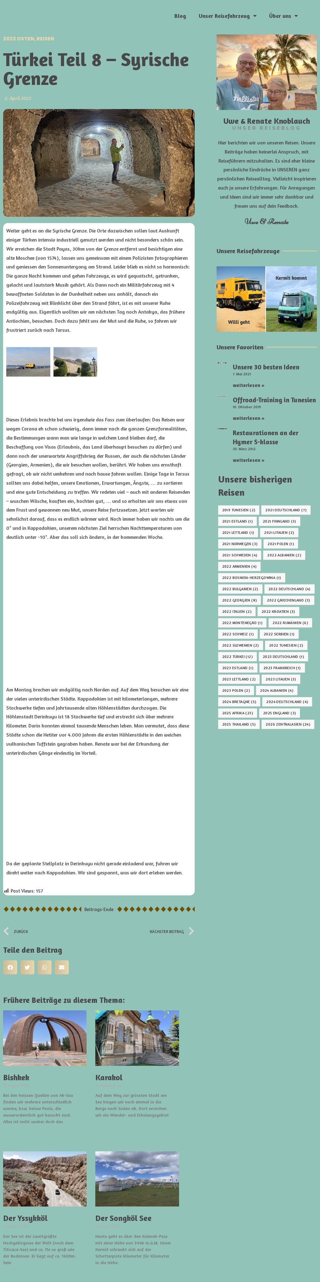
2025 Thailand (239, 724)
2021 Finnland (279, 521)
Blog (180, 15)
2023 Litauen (281, 679)
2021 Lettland (238, 532)
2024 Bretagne (239, 701)
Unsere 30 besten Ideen (266, 367)
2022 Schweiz (238, 634)
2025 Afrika (237, 713)
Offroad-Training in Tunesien (274, 400)
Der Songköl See (123, 1218)
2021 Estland (237, 521)
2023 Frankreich (282, 667)
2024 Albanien (276, 690)
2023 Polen (236, 690)
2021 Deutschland (286, 510)
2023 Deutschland (283, 656)
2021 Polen (281, 543)
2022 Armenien (239, 566)
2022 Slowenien (240, 645)
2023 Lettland (239, 679)
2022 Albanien (284, 555)
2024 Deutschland (287, 701)
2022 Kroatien (278, 611)
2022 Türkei (237, 656)
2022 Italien (237, 611)
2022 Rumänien (290, 622)
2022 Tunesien (286, 645)
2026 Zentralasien (288, 724)
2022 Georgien (239, 600)
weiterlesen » (20, 1132)
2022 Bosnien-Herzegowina (251, 577)
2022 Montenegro (242, 622)
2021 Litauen (279, 532)
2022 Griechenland (288, 600)
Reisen (45, 38)
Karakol (108, 1077)
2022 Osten (18, 38)
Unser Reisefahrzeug (224, 15)
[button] (10, 967)
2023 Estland (237, 667)
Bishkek (16, 1077)
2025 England (279, 713)
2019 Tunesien (239, 510)
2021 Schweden (240, 555)
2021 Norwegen (240, 543)
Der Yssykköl (25, 1218)
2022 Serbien (279, 634)
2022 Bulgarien (240, 588)
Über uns (280, 15)
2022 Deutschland (289, 588)
